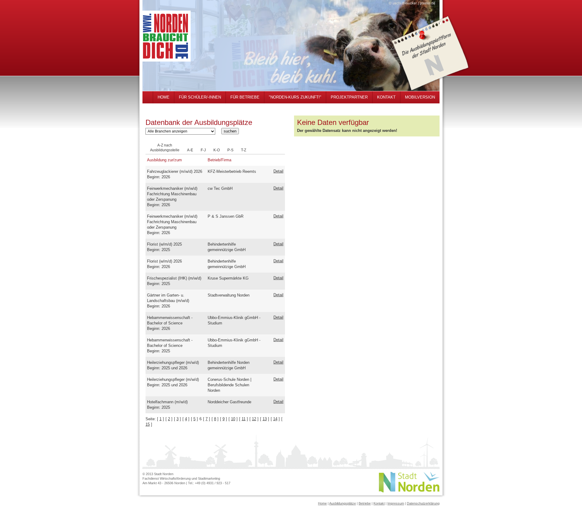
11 (244, 419)
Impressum (395, 503)
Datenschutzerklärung (423, 503)
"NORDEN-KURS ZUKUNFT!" (295, 97)
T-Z (243, 150)
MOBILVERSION (420, 97)
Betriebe (365, 503)
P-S (230, 150)
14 (275, 419)
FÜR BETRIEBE (244, 97)
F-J (203, 150)
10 (233, 419)
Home (322, 503)
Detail (278, 171)
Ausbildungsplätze (342, 503)
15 (148, 424)
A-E (190, 150)
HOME (163, 97)
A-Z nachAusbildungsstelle (164, 147)
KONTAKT (386, 97)
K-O (216, 150)
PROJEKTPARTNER (349, 97)
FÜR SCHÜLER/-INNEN (200, 97)
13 (265, 419)
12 (254, 419)
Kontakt (379, 503)
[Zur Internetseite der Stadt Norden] (409, 491)
